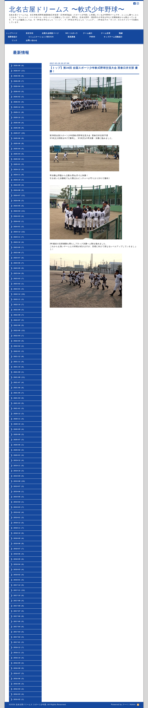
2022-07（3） (19, 320)
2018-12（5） (19, 523)
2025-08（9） (19, 128)
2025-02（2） (19, 159)
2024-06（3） (19, 200)
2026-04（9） (19, 86)
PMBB (89, 37)
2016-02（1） (19, 699)
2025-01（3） (19, 164)
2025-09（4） (19, 123)
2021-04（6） (19, 398)
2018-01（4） (19, 580)
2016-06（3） (19, 678)
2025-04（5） (19, 149)
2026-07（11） (20, 71)
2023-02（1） (19, 284)
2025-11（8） (19, 112)
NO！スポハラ (71, 33)
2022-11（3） (19, 299)
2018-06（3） (19, 554)
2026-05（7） (19, 81)
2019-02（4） (19, 512)
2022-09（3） (19, 310)
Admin (133, 705)
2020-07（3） (19, 439)
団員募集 (69, 37)
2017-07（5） (19, 611)
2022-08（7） (19, 315)
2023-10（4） (19, 242)
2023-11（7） (19, 237)
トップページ (13, 33)
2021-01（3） (19, 408)
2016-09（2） (19, 663)
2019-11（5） (19, 465)
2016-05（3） (19, 684)
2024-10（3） (19, 180)
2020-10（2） (19, 424)
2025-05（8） (19, 143)
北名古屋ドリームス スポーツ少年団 (31, 705)
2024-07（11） (20, 195)
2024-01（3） (19, 226)
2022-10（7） (19, 304)
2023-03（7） (19, 278)
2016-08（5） (19, 668)
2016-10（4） (19, 658)
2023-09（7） (19, 247)
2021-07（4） (19, 382)
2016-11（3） (19, 652)
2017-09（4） (19, 600)
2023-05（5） (19, 268)
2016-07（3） (19, 673)
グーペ (125, 705)
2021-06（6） (19, 387)
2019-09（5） (19, 476)
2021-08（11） (20, 377)
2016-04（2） (19, 689)
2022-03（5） (19, 341)
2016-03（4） (19, 694)
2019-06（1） (19, 491)
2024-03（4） (19, 216)
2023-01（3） (19, 289)
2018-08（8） (19, 543)
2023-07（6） (19, 258)
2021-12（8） (19, 356)
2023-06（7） (19, 263)
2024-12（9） (19, 169)
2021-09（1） (19, 372)
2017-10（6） (19, 595)
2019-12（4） (19, 460)
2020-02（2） (19, 450)
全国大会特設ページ (51, 33)
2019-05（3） (19, 497)
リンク (14, 40)
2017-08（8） (19, 606)
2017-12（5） (19, 585)
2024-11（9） (19, 174)
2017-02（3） (19, 637)
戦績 (121, 33)
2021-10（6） (19, 367)
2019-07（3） (19, 486)
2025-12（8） (19, 107)
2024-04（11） (20, 211)
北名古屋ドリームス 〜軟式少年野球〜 (67, 9)
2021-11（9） (19, 362)
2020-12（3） (19, 413)
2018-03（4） (19, 569)
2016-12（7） (19, 647)
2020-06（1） (19, 445)
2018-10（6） (19, 533)
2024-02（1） (19, 221)
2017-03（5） (19, 632)
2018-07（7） (19, 549)
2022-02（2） (19, 346)
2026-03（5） (19, 91)
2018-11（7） (19, 528)
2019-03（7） (19, 507)
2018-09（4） (19, 538)
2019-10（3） (19, 471)
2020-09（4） (19, 429)
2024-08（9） (19, 190)
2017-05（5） (19, 621)
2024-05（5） (19, 206)
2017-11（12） (20, 590)
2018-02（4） (19, 575)
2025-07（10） (20, 133)
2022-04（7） (19, 336)
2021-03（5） (19, 403)
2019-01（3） (19, 517)
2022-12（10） (20, 294)
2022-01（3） (19, 351)
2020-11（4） (19, 419)
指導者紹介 (13, 37)
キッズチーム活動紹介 (113, 37)
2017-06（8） (19, 616)
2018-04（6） (19, 564)
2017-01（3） (19, 642)
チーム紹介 (88, 33)
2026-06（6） (19, 76)
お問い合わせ (34, 40)
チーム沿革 (106, 33)
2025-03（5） (19, 154)
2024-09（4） (19, 185)
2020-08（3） (19, 434)
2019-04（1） (19, 502)
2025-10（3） (19, 117)
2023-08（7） (19, 252)
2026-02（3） (19, 97)
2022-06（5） (19, 325)
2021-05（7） (19, 393)
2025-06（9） (19, 138)
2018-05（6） (19, 559)
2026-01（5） (19, 102)
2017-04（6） (19, 626)
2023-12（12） (20, 232)
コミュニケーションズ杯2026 (39, 37)
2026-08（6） (19, 65)
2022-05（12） (20, 330)
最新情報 (30, 33)
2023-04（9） (19, 273)
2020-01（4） (19, 455)
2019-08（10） (20, 481)
